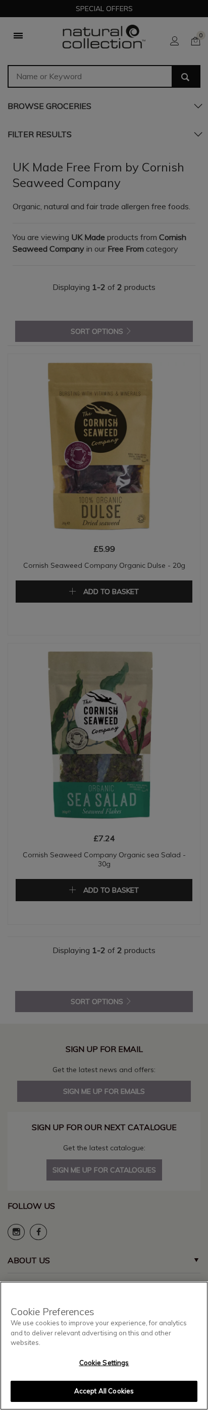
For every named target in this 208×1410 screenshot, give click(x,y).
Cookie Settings (104, 1363)
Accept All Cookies (104, 1391)
